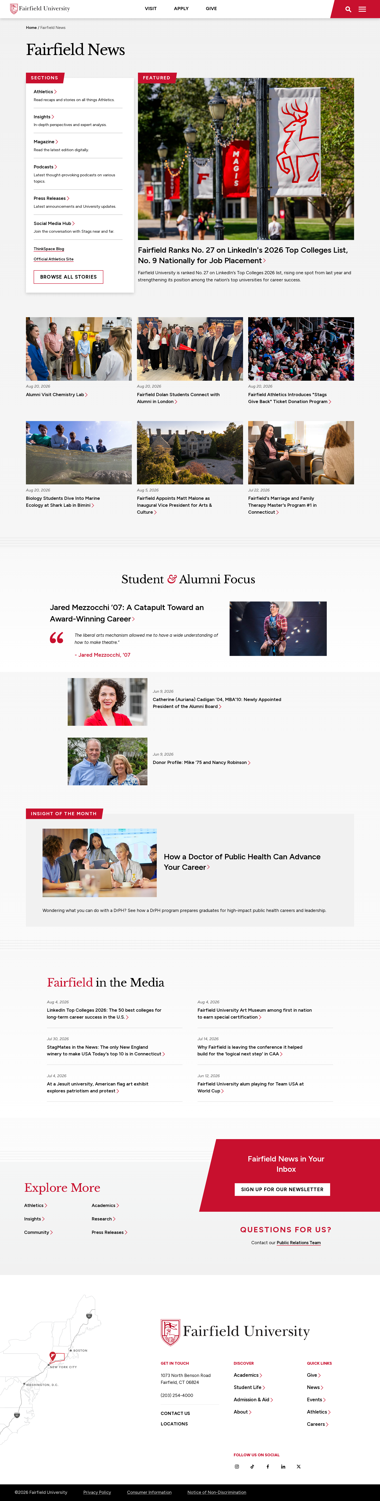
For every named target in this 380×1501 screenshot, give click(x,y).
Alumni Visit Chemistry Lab (55, 394)
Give (211, 8)
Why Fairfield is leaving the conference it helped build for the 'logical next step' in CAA (250, 1050)
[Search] (348, 9)
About (241, 1412)
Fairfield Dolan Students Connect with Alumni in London (178, 398)
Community (36, 1232)
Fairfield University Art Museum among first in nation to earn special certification (255, 1013)
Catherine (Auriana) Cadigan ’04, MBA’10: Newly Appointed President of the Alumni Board (217, 703)
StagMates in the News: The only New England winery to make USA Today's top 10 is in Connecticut (104, 1050)
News (313, 1387)
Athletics (43, 91)
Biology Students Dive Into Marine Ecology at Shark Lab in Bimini (63, 501)
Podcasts (43, 167)
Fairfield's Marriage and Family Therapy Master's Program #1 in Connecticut (282, 505)
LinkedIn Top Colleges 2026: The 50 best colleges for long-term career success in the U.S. (104, 1013)
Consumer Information (149, 1492)
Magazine (44, 141)
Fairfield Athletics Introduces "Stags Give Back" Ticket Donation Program (288, 398)
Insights (42, 117)
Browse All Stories (68, 277)
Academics (103, 1205)
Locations (174, 1424)
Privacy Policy (97, 1492)
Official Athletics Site (54, 259)
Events (314, 1399)
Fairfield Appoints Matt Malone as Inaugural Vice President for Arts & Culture (174, 505)
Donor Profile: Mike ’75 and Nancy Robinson (200, 762)
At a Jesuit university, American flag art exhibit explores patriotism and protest (97, 1087)
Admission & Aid (251, 1399)
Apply (181, 8)
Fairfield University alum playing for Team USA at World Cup (251, 1087)
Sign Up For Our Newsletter (282, 1189)
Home (31, 27)
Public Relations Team (299, 1242)
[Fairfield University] (40, 9)
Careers (316, 1424)
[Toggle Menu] (362, 9)
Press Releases (50, 198)
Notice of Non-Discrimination (216, 1492)
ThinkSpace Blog (49, 248)
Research (102, 1219)
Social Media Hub (52, 223)
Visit (151, 8)
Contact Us (175, 1413)
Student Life (247, 1387)
